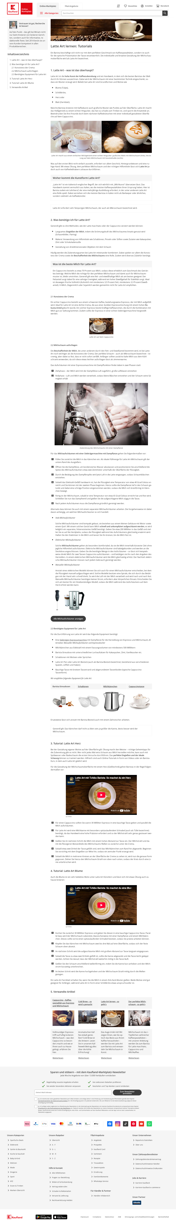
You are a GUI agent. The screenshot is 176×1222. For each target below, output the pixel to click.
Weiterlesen (58, 1058)
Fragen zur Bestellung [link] (61, 1177)
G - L (54, 1149)
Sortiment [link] (98, 1154)
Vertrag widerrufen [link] (59, 1186)
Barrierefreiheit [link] (163, 1217)
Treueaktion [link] (98, 1163)
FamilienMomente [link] (101, 1176)
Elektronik (14, 1145)
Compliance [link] (97, 1217)
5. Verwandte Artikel (19, 87)
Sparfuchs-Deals (16, 1140)
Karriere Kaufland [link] (143, 1183)
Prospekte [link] (98, 1145)
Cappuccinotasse (136, 686)
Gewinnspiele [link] (99, 1167)
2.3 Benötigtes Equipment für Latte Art (29, 74)
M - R (54, 1154)
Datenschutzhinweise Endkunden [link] (149, 1168)
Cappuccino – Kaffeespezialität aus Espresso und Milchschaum (63, 1003)
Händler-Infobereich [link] (102, 1196)
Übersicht (56, 1140)
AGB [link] (119, 1217)
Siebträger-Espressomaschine (73, 640)
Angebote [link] (97, 1140)
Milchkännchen (110, 686)
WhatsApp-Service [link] (101, 1181)
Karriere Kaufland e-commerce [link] (148, 1187)
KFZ (11, 1181)
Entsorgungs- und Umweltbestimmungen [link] (139, 1217)
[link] (71, 6)
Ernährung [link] (98, 1172)
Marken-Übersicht (17, 1190)
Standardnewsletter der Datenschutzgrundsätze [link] (53, 1101)
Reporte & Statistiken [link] (144, 1140)
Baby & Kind (15, 1158)
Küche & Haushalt (17, 1154)
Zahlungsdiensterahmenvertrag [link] (148, 1159)
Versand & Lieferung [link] (60, 1196)
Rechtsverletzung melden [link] (62, 1200)
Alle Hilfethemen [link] (58, 1173)
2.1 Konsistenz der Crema (23, 67)
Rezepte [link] (97, 1158)
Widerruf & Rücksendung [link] (62, 1182)
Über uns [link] (139, 1145)
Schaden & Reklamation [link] (61, 1191)
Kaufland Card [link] (99, 1149)
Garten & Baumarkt (18, 1149)
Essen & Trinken (16, 1186)
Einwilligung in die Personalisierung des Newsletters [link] (54, 1108)
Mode (12, 1167)
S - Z (53, 1158)
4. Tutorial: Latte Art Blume (22, 83)
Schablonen (83, 686)
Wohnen (13, 1163)
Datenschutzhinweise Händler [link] (148, 1164)
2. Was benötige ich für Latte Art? (24, 64)
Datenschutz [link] (109, 1217)
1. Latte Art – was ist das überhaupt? (26, 60)
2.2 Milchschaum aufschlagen (25, 71)
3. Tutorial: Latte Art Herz (21, 78)
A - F (53, 1145)
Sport (12, 1176)
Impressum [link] (85, 1217)
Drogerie (13, 1172)
